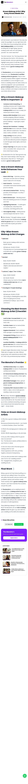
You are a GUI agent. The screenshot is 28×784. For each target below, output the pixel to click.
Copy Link (9, 524)
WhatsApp (19, 524)
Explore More (14, 538)
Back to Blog (15, 8)
